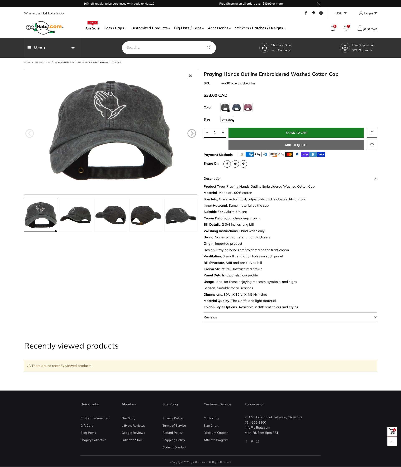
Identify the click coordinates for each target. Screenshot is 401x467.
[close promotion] (318, 3)
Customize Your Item (95, 418)
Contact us (211, 418)
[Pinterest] (313, 13)
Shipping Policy (173, 440)
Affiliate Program (216, 440)
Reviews (210, 317)
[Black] (225, 107)
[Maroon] (248, 107)
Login (368, 13)
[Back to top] (392, 441)
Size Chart (211, 426)
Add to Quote (296, 145)
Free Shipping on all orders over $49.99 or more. (241, 3)
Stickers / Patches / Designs (259, 28)
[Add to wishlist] (372, 145)
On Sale (92, 28)
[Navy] (236, 107)
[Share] (227, 164)
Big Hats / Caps (188, 28)
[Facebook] (306, 13)
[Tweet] (235, 164)
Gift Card (86, 426)
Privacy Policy (172, 418)
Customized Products (149, 28)
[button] (29, 134)
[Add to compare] (372, 133)
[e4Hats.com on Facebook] (246, 441)
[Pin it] (243, 164)
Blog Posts (88, 433)
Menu (39, 47)
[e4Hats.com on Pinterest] (251, 441)
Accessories (218, 28)
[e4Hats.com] (45, 27)
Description (213, 178)
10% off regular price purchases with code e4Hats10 (109, 3)
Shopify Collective (93, 440)
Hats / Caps (114, 28)
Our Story (128, 418)
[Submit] (209, 48)
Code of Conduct (174, 447)
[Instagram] (321, 13)
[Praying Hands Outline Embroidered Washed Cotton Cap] (110, 131)
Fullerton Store (132, 440)
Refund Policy (172, 433)
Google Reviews (133, 433)
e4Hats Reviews (133, 426)
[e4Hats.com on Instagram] (257, 441)
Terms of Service (174, 426)
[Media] (190, 76)
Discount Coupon (216, 433)
